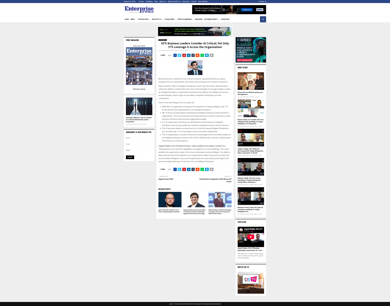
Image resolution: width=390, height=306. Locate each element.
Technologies (143, 19)
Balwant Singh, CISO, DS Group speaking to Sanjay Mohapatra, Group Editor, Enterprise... (249, 180)
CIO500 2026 (225, 19)
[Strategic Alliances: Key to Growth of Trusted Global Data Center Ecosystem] (139, 106)
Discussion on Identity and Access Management (250, 93)
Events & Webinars (185, 19)
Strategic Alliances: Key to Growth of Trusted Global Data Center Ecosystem (139, 119)
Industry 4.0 (156, 19)
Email (127, 144)
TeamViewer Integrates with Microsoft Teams (215, 180)
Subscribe (185, 1)
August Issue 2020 (165, 179)
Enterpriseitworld (216, 304)
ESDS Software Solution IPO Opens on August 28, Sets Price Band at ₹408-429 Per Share (220, 212)
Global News (169, 19)
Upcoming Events (211, 19)
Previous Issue (139, 89)
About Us (162, 1)
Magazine (198, 19)
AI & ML (160, 39)
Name (128, 138)
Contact (194, 1)
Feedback (149, 1)
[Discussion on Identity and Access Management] (251, 81)
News (132, 19)
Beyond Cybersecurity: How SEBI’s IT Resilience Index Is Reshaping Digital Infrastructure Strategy (195, 212)
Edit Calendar (203, 1)
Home (127, 19)
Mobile (128, 150)
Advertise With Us (174, 1)
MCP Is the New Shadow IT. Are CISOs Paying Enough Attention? (169, 211)
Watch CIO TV (243, 267)
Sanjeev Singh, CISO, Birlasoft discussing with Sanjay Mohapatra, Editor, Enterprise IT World (250, 151)
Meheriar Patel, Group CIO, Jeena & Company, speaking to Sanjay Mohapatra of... (250, 209)
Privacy (141, 1)
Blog (156, 1)
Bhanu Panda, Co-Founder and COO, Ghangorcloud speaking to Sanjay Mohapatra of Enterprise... (251, 121)
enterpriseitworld (165, 50)
